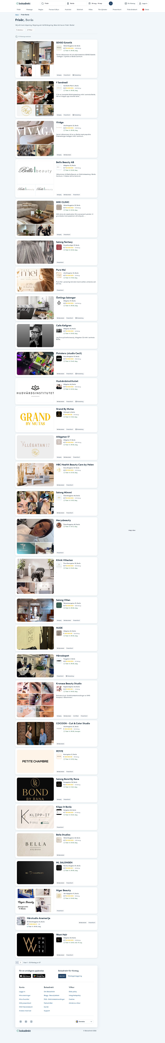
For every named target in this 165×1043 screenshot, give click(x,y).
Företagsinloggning (75, 976)
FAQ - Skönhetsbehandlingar (54, 999)
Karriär (46, 1007)
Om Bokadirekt (49, 992)
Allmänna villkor (74, 1003)
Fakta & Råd (48, 1003)
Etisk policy (73, 992)
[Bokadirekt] (23, 3)
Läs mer (62, 976)
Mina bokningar (24, 995)
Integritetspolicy (75, 995)
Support (47, 1011)
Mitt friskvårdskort (25, 1007)
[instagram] (20, 1021)
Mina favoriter (24, 999)
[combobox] (53, 3)
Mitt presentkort (25, 1003)
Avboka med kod (25, 1011)
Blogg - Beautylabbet (51, 995)
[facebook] (31, 1021)
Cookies (71, 999)
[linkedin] (26, 1021)
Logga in (22, 992)
